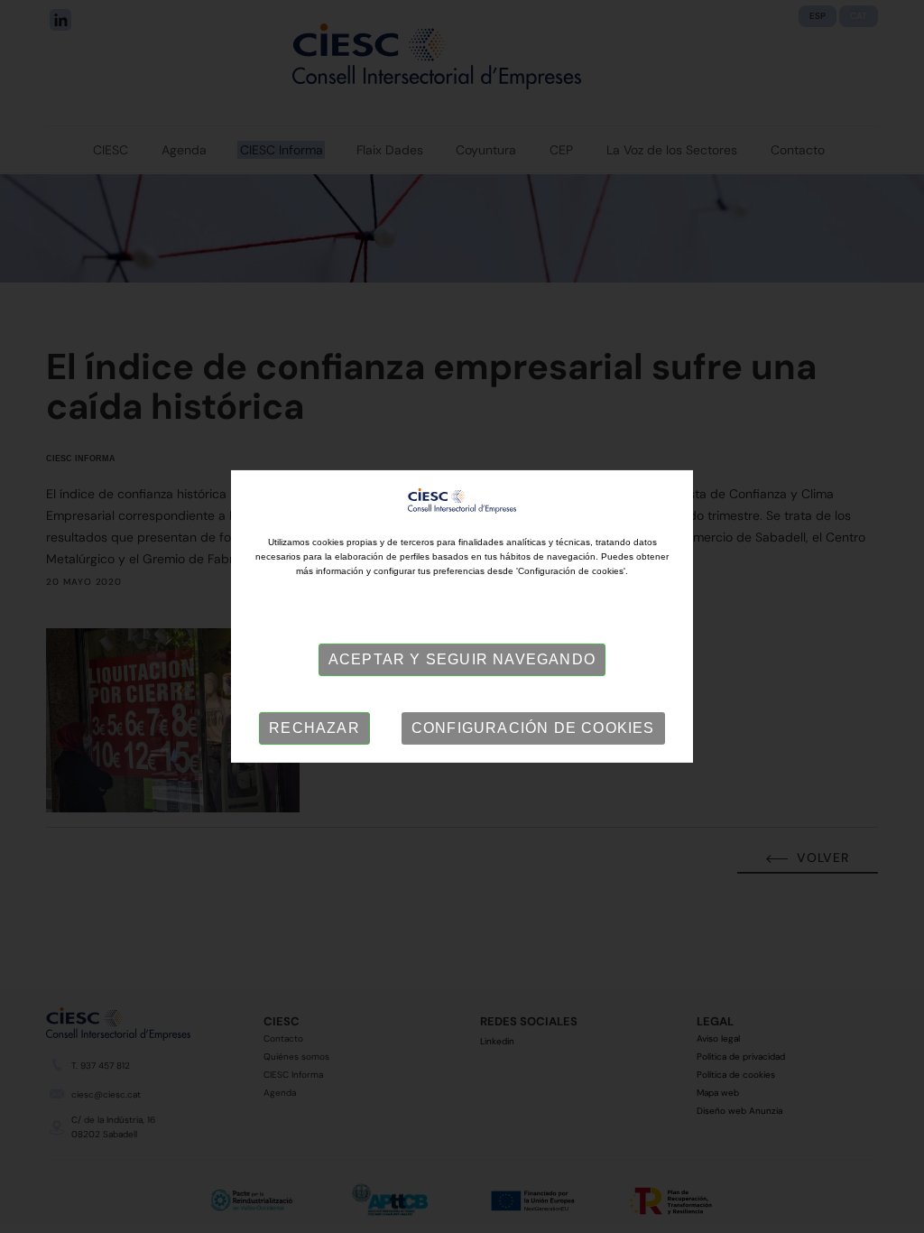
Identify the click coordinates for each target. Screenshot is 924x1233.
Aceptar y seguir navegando (462, 659)
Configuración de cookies (533, 728)
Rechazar (314, 728)
